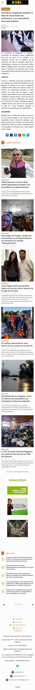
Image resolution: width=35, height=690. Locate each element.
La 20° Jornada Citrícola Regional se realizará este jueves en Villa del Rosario (16, 454)
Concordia (18, 619)
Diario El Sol (18, 604)
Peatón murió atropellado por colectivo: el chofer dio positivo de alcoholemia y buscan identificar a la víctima (19, 591)
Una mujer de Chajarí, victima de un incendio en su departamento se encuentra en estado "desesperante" (16, 239)
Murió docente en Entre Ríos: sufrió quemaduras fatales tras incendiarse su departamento (15, 184)
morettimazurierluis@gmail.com (19, 680)
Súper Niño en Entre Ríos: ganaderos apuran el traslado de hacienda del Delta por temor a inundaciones (19, 575)
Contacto (18, 628)
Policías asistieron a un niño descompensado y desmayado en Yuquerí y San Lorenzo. (19, 567)
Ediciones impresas (18, 625)
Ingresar (18, 631)
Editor (8, 26)
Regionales (5, 9)
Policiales (18, 622)
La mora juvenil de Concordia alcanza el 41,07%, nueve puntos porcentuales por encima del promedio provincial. (19, 559)
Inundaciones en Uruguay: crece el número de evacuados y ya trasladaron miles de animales (16, 398)
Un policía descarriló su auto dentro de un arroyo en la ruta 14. (17, 344)
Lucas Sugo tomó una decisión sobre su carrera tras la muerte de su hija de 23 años (17, 288)
